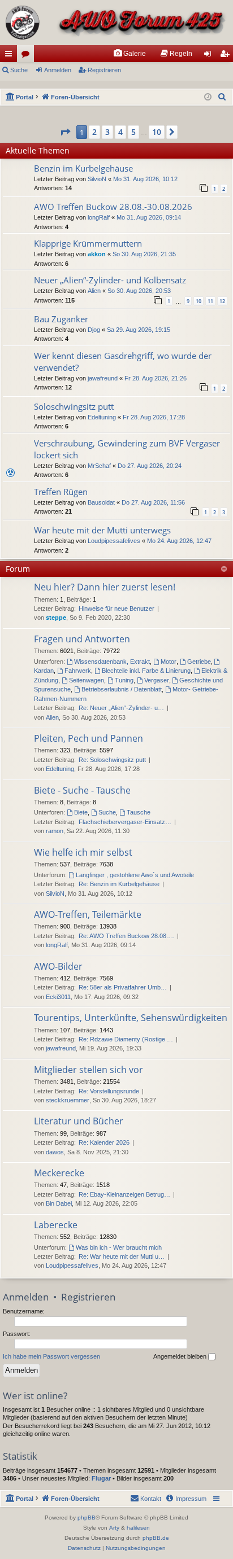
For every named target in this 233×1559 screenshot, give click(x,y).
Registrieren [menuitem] (227, 56)
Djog (94, 329)
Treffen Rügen (61, 491)
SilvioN (97, 179)
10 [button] (156, 131)
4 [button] (120, 131)
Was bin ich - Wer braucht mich (119, 1247)
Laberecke (55, 1225)
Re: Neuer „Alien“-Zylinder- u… (121, 707)
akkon (97, 254)
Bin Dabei (59, 1203)
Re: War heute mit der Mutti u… (122, 1256)
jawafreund (103, 378)
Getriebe (199, 661)
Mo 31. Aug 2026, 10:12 (145, 179)
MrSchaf (99, 465)
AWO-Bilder (58, 966)
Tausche (138, 812)
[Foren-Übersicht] (116, 22)
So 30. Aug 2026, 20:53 (139, 290)
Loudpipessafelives (114, 540)
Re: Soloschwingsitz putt (112, 759)
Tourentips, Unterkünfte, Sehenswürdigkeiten (130, 1017)
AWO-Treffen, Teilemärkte (87, 914)
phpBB (86, 1517)
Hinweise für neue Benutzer (116, 608)
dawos (55, 1152)
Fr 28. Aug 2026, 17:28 (154, 417)
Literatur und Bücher (78, 1121)
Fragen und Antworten (82, 639)
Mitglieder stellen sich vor (88, 1069)
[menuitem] (129, 53)
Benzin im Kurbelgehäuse (83, 168)
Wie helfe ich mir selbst (83, 852)
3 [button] (107, 131)
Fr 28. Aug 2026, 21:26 (155, 378)
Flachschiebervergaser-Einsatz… (125, 821)
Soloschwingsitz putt (74, 406)
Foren (27, 56)
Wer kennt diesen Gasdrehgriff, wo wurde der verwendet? (123, 361)
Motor (168, 661)
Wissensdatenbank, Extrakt (112, 661)
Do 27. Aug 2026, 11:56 (153, 502)
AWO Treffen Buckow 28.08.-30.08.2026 (113, 206)
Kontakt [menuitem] (150, 1498)
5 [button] (133, 131)
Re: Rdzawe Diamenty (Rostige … (126, 1039)
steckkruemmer (67, 1100)
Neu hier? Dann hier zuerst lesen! (104, 587)
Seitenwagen (86, 680)
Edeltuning (102, 417)
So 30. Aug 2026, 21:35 (144, 254)
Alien (94, 290)
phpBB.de (156, 1538)
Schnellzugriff (11, 56)
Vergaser (156, 680)
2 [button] (94, 131)
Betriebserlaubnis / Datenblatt (121, 689)
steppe (56, 617)
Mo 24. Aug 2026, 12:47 (179, 540)
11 (210, 301)
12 (222, 301)
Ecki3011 (58, 996)
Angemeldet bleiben (180, 1356)
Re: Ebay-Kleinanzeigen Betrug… (124, 1194)
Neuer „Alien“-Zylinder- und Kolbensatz (110, 280)
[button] (65, 132)
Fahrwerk (77, 670)
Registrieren (104, 70)
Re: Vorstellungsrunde (109, 1091)
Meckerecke (59, 1173)
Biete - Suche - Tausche (82, 790)
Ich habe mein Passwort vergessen (51, 1356)
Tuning (124, 680)
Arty (114, 1528)
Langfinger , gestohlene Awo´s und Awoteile (135, 875)
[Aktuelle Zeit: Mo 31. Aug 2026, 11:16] (208, 97)
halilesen (138, 1528)
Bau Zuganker (61, 319)
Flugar (101, 1478)
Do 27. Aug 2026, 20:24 (150, 465)
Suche (19, 70)
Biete (81, 812)
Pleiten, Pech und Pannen (88, 738)
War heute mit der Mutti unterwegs (102, 530)
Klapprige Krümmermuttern (88, 243)
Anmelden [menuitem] (210, 56)
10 (198, 301)
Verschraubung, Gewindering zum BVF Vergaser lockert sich (127, 449)
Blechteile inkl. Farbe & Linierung (146, 670)
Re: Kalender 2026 (104, 1142)
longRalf (99, 217)
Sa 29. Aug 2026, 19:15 (138, 329)
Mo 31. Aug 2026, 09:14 (148, 217)
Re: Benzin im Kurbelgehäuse (119, 884)
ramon (54, 830)
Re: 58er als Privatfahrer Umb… (123, 987)
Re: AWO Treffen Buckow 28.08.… (126, 935)
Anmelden (57, 70)
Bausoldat (101, 502)
